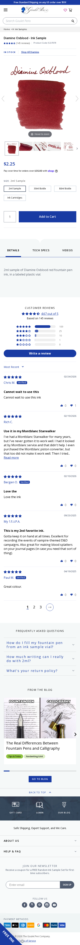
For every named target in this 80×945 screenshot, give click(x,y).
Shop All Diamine (30, 52)
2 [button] (34, 607)
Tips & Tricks (14, 756)
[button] (23, 326)
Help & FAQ (12, 851)
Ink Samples (21, 29)
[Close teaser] (22, 941)
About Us (11, 840)
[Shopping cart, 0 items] (72, 10)
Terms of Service (27, 940)
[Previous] (3, 98)
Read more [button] (11, 458)
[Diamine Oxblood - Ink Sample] (12, 148)
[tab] (13, 252)
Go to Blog (40, 779)
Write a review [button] (40, 353)
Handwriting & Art (34, 756)
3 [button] (41, 607)
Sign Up (67, 884)
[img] (13, 377)
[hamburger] (5, 10)
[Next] (77, 98)
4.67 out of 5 (49, 314)
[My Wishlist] (65, 10)
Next (77, 148)
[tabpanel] (40, 276)
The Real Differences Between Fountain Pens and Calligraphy (33, 746)
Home (7, 29)
